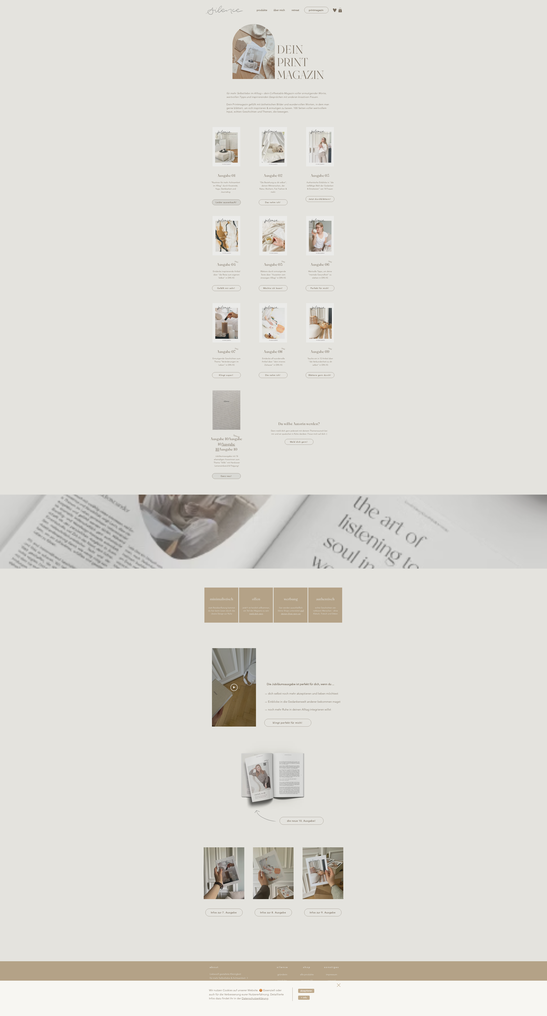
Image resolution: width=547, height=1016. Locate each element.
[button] (338, 985)
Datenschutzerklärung (255, 998)
